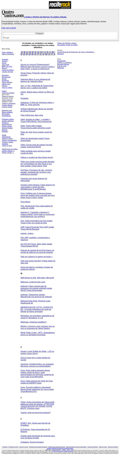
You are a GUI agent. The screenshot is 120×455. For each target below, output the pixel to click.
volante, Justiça (27, 233)
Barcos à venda (23, 446)
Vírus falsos (25, 202)
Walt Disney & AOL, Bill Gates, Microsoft (37, 278)
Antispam (5, 446)
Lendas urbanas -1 (8, 151)
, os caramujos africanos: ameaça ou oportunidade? (37, 365)
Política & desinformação (7, 123)
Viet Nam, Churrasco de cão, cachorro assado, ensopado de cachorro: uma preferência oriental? (36, 172)
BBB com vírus (7, 66)
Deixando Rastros (63, 64)
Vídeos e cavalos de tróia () (37, 157)
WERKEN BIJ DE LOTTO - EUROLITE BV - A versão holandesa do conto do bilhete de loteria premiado (37, 309)
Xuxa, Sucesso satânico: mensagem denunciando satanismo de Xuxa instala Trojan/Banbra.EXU (37, 389)
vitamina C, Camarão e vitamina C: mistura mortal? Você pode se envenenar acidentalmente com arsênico (37, 214)
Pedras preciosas (56, 449)
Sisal (68, 449)
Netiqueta (60, 54)
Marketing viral (7, 110)
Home (72, 449)
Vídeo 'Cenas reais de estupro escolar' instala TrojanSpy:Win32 (36, 146)
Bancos (4, 68)
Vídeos (64, 449)
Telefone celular (7, 138)
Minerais (48, 449)
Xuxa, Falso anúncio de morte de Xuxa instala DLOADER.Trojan (37, 382)
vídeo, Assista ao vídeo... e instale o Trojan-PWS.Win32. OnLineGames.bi (36, 120)
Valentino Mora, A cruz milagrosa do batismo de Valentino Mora (35, 80)
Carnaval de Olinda (92, 446)
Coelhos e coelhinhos (64, 62)
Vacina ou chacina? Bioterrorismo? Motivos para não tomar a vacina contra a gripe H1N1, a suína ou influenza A (38, 67)
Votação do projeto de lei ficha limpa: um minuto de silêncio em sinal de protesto (37, 251)
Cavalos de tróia (7, 72)
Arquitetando (61, 61)
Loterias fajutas (7, 107)
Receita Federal (7, 128)
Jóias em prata (103, 446)
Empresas (5, 80)
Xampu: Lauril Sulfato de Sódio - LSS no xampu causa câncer (37, 352)
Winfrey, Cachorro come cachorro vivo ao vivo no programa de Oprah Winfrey (38, 327)
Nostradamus (6, 116)
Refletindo (60, 68)
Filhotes (4, 86)
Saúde (4, 135)
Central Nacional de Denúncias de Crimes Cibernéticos (75, 52)
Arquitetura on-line (13, 446)
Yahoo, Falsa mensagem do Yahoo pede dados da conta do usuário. (37, 405)
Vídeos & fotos (7, 145)
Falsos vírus (6, 84)
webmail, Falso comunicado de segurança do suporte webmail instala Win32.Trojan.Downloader (36, 288)
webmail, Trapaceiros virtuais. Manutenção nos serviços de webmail (36, 296)
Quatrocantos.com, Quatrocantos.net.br (62, 450)
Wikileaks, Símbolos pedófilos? (34, 322)
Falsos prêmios (7, 82)
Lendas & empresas (8, 103)
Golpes (4, 91)
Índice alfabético (7, 52)
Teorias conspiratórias (9, 140)
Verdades (5, 144)
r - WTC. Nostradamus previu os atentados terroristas (38, 334)
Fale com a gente (9, 28)
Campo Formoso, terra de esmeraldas (76, 446)
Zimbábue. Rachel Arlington (32, 442)
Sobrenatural (6, 137)
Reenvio (4, 130)
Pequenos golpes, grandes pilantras (8, 120)
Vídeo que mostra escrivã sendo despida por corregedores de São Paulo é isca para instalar (37, 164)
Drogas (4, 79)
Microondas (6, 114)
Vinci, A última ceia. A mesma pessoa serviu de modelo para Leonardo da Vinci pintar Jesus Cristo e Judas (38, 195)
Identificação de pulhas (10, 149)
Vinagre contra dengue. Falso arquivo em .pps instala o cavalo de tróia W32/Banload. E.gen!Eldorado (38, 187)
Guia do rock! (61, 66)
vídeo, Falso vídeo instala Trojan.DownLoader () (36, 127)
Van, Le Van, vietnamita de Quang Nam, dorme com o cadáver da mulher (37, 87)
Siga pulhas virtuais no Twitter (67, 45)
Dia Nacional (6, 77)
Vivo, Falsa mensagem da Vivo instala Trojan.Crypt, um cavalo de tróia (36, 222)
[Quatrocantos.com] (13, 16)
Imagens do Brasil (113, 446)
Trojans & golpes (7, 142)
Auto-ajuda (5, 65)
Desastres (5, 75)
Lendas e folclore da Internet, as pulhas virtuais (60, 448)
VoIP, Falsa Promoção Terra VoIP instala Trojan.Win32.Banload (37, 228)
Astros (4, 63)
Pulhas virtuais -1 (8, 153)
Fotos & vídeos (7, 87)
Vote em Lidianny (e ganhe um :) (36, 257)
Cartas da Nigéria (8, 70)
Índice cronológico (8, 54)
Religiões (5, 131)
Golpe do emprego (8, 93)
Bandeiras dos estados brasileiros (38, 446)
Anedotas (5, 59)
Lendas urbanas (7, 105)
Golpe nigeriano (7, 100)
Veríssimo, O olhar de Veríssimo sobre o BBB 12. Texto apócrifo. (37, 104)
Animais (4, 61)
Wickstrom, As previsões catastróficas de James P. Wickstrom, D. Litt (37, 317)
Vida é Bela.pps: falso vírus (32, 115)
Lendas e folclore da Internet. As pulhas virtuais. (45, 17)
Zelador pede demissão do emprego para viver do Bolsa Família (38, 437)
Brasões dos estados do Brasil (56, 446)
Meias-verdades (7, 112)
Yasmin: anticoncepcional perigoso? (36, 413)
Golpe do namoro (7, 96)
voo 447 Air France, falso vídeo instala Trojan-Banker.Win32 (36, 245)
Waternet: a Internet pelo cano (33, 282)
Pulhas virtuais (7, 126)
